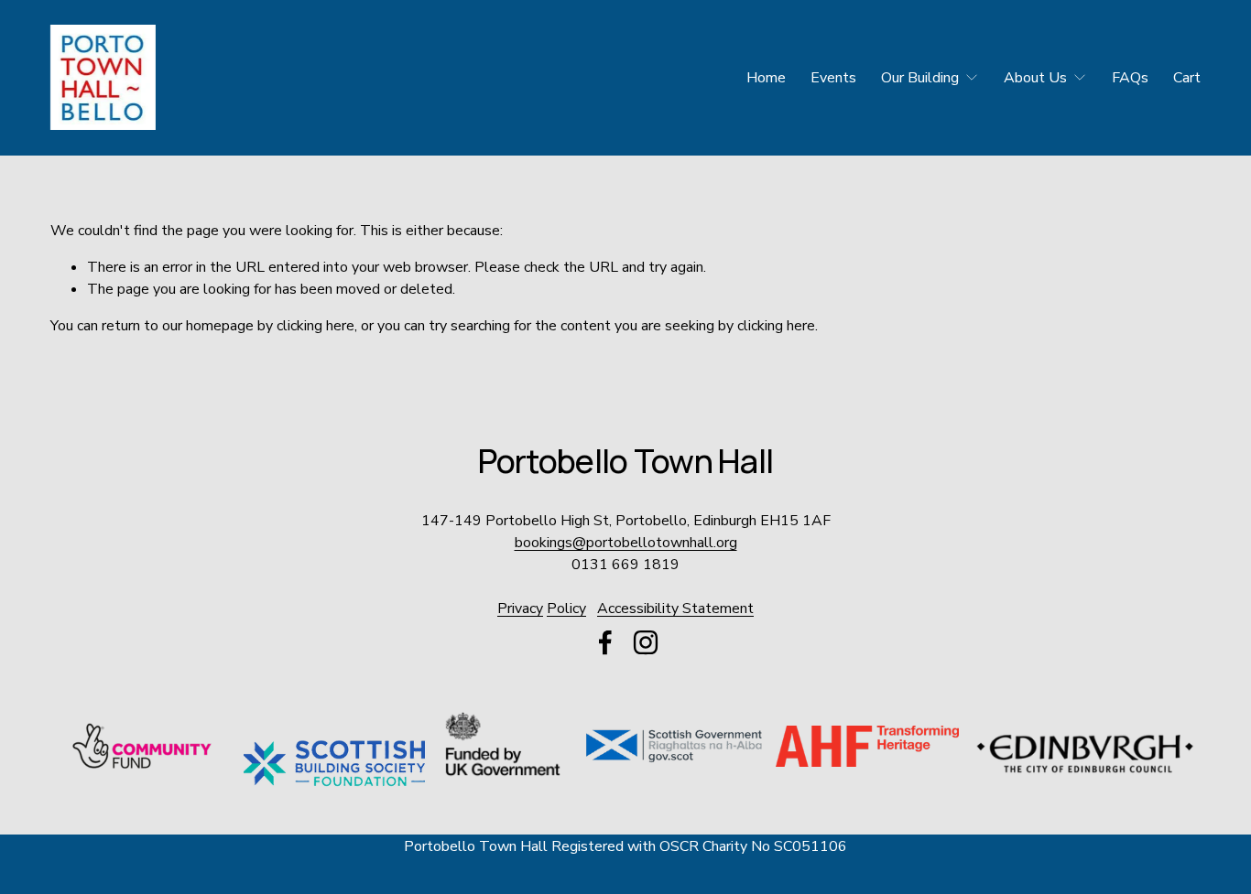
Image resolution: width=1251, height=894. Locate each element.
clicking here (315, 326)
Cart (1187, 78)
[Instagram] (645, 642)
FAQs (1130, 78)
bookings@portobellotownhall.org (626, 543)
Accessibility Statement (675, 608)
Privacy (520, 608)
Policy (566, 608)
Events (833, 78)
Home (766, 78)
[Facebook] (605, 642)
